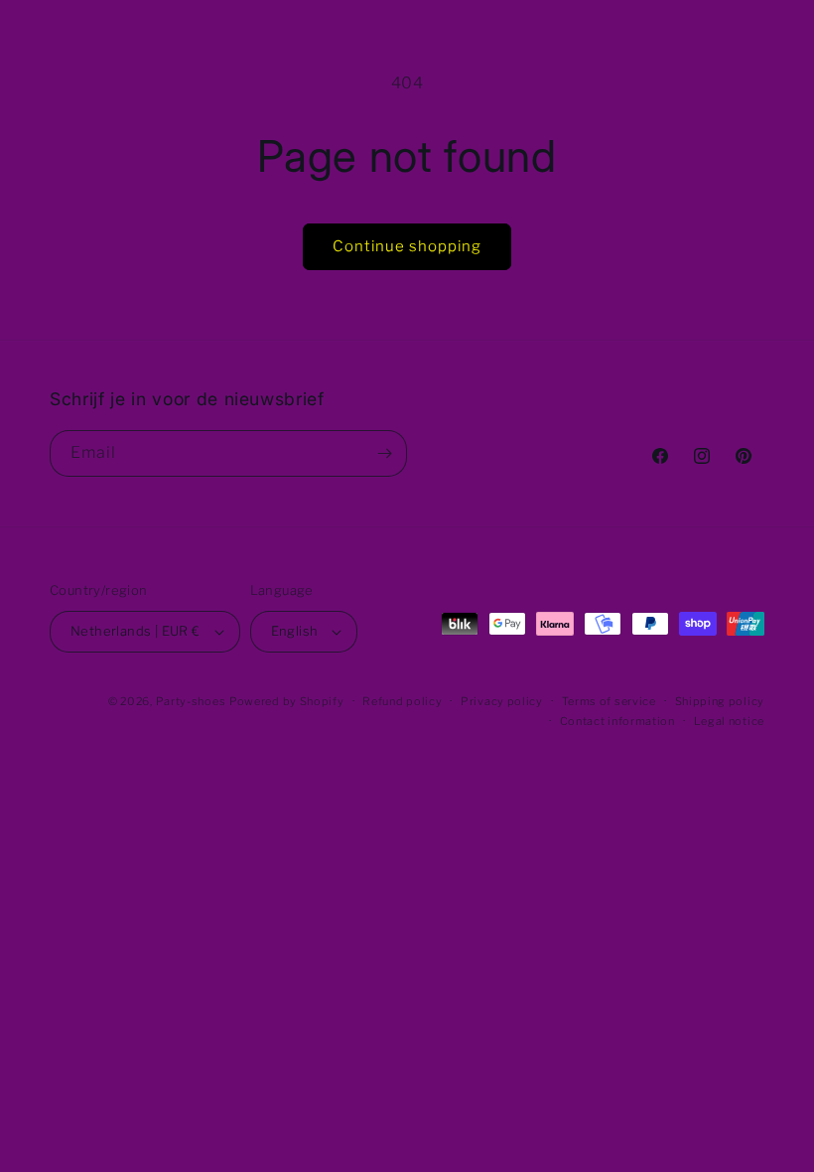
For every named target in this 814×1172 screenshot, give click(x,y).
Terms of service (609, 701)
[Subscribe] (384, 453)
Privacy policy (502, 701)
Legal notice (729, 721)
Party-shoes (191, 701)
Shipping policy (720, 701)
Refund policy (402, 701)
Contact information (617, 721)
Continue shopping (407, 246)
